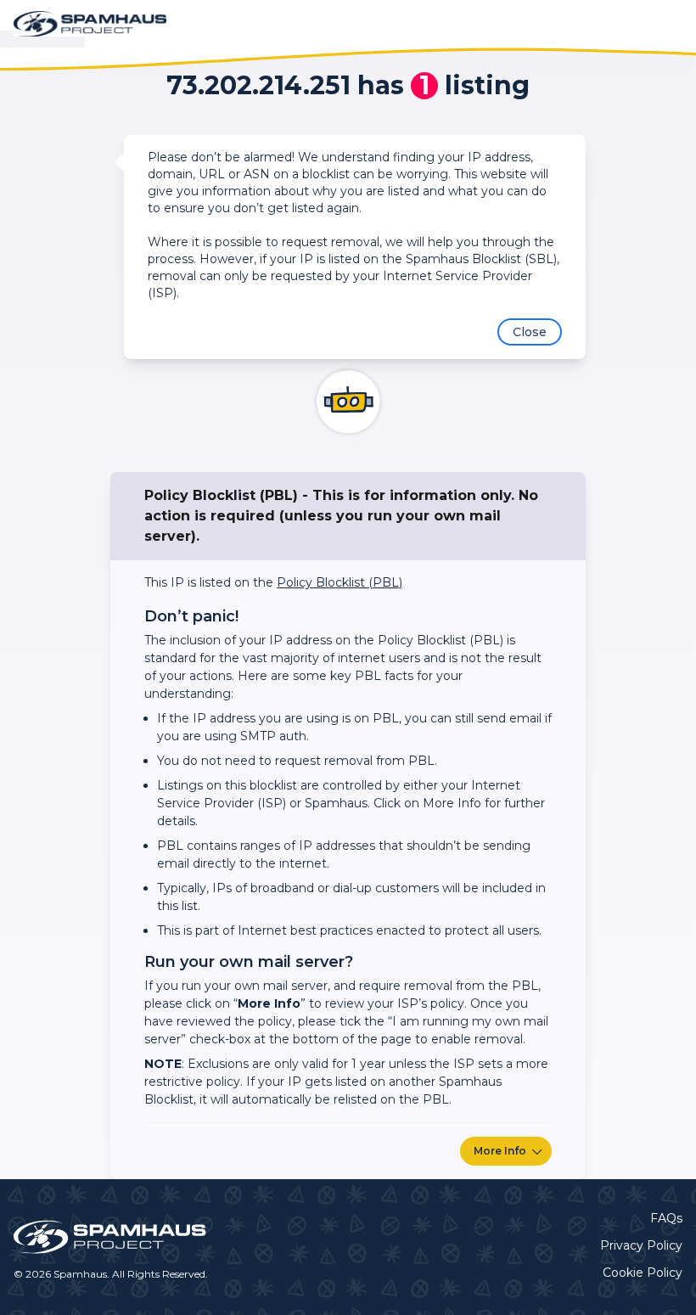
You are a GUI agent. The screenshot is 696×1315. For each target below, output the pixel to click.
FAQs (666, 1218)
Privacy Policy (641, 1245)
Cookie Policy (642, 1272)
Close (530, 332)
